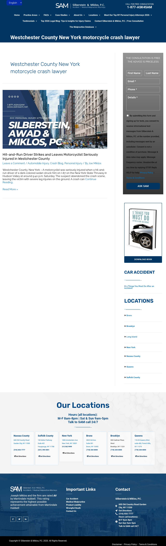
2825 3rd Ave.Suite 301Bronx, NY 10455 (92, 443)
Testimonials (28, 21)
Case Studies (61, 15)
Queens (129, 367)
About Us (78, 15)
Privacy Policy (146, 172)
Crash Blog (56, 163)
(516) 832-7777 (19, 450)
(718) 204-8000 (92, 450)
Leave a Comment (14, 163)
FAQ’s (46, 15)
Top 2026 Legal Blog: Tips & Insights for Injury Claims (66, 21)
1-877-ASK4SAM (139, 7)
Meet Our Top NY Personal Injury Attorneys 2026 (126, 15)
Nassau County (133, 356)
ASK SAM (143, 186)
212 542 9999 (67, 447)
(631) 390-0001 (43, 450)
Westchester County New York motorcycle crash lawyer (75, 37)
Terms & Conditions (135, 178)
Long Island (131, 337)
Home (17, 15)
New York (130, 347)
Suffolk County (133, 377)
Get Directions (45, 456)
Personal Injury (73, 163)
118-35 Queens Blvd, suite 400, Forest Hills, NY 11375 (143, 443)
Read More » (10, 189)
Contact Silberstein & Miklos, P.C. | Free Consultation (119, 21)
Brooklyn (130, 326)
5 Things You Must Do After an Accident (139, 287)
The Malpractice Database (82, 27)
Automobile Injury (38, 163)
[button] (32, 15)
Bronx (129, 315)
